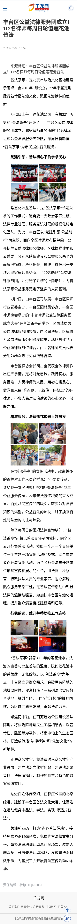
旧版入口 (63, 906)
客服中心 (26, 906)
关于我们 (14, 906)
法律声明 (51, 906)
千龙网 (38, 898)
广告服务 (38, 906)
